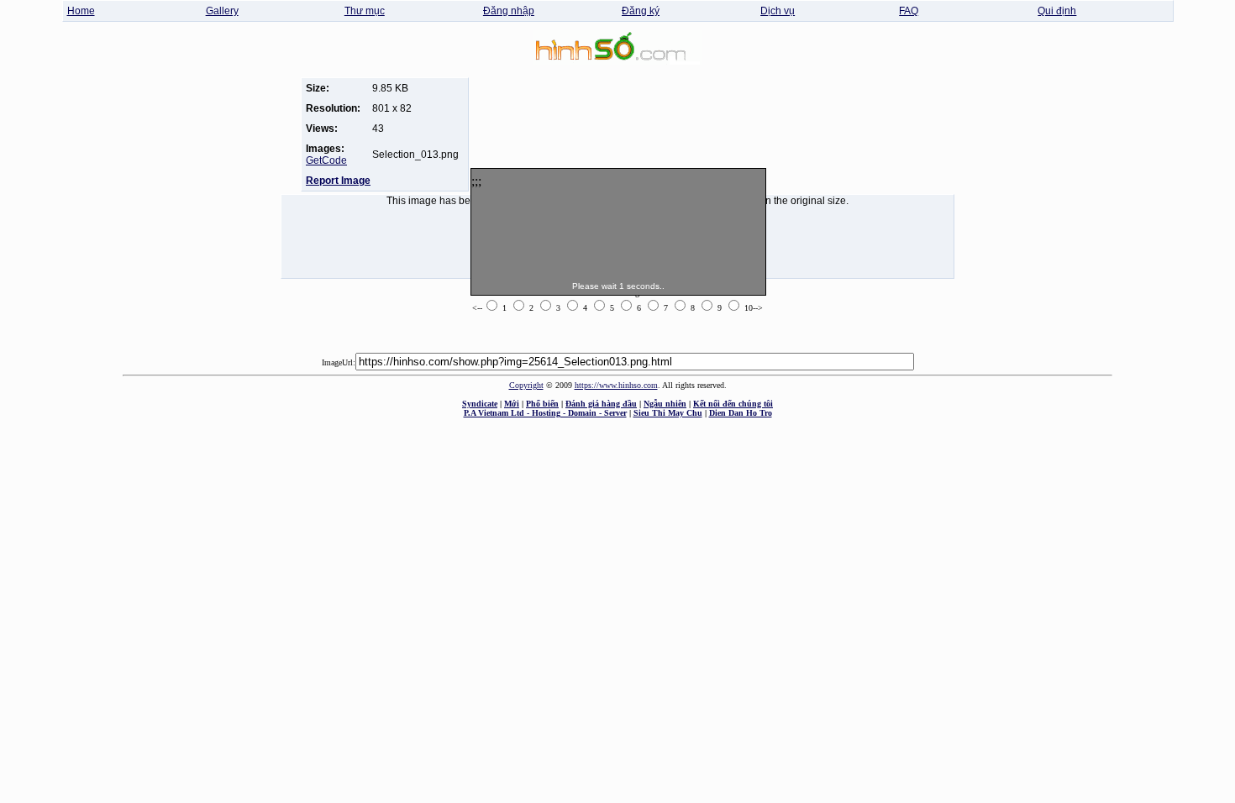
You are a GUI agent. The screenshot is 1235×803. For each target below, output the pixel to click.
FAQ (908, 11)
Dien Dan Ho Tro (740, 412)
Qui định (1057, 11)
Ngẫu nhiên (665, 403)
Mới (511, 403)
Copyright (526, 385)
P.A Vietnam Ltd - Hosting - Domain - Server (545, 412)
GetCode (326, 160)
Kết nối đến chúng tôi (733, 403)
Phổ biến (542, 403)
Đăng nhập (508, 11)
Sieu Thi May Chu (667, 412)
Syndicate (479, 403)
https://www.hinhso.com (616, 385)
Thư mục (364, 11)
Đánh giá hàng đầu (601, 403)
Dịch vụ (777, 11)
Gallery (222, 11)
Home (81, 11)
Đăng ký (641, 11)
